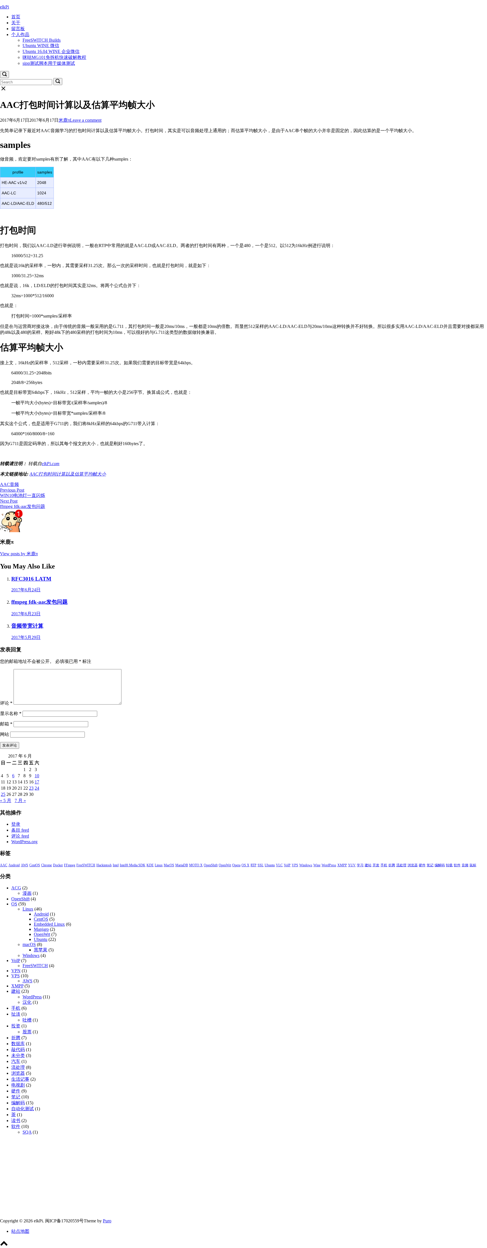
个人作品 (20, 34)
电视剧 (18, 1085)
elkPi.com (50, 463)
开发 (376, 865)
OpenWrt (225, 865)
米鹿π (64, 120)
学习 (360, 865)
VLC (279, 865)
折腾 (391, 865)
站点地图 (20, 1231)
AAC (5, 484)
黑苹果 (40, 949)
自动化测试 (22, 1108)
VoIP (287, 865)
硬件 (422, 865)
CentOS (34, 865)
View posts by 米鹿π (19, 553)
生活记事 (20, 1079)
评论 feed (20, 836)
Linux (159, 865)
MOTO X (196, 865)
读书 (15, 1120)
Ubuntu (270, 865)
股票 (27, 1031)
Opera (236, 865)
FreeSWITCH (85, 865)
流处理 (401, 865)
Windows (305, 865)
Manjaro (41, 929)
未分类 (18, 1055)
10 (37, 775)
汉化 (27, 1002)
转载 (449, 865)
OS (14, 903)
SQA (27, 1132)
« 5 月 (5, 800)
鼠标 (473, 865)
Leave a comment (85, 120)
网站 (4, 734)
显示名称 (10, 713)
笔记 (430, 865)
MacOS (169, 865)
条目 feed (20, 830)
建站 (368, 865)
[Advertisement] (169, 1178)
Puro (107, 1220)
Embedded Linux (49, 924)
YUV (352, 865)
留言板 (18, 28)
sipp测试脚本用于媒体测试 (49, 63)
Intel (116, 865)
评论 (6, 703)
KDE (150, 865)
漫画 (27, 893)
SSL (261, 865)
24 (37, 788)
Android (14, 865)
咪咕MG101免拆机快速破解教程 (54, 57)
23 (31, 788)
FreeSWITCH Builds (42, 40)
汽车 (15, 1061)
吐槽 (27, 1020)
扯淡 (15, 1014)
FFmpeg (69, 865)
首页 (15, 16)
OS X (245, 865)
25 (3, 794)
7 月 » (20, 800)
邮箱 (6, 723)
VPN (16, 970)
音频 (14, 484)
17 (37, 782)
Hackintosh (104, 865)
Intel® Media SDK (132, 865)
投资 (15, 1025)
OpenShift (211, 865)
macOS (29, 944)
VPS (295, 865)
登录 (15, 824)
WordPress (329, 865)
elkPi (4, 7)
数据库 (18, 1043)
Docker (58, 865)
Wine (316, 865)
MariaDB (181, 865)
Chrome (46, 865)
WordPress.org (24, 841)
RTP (253, 865)
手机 (383, 865)
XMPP (342, 865)
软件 (457, 865)
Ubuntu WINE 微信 (41, 45)
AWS (24, 865)
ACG (16, 887)
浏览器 (413, 865)
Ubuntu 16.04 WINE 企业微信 (51, 51)
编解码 (440, 865)
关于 (15, 22)
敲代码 (18, 1049)
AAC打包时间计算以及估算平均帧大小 (68, 474)
